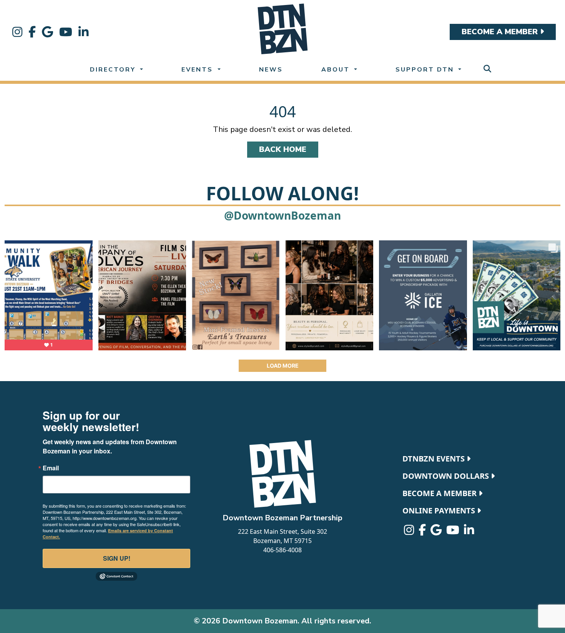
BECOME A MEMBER (501, 32)
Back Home (282, 149)
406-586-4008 (282, 550)
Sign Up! (116, 558)
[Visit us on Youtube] (65, 32)
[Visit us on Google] (47, 32)
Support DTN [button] (426, 69)
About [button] (336, 69)
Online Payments (439, 510)
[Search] (487, 69)
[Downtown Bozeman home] (282, 473)
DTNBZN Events (434, 458)
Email (51, 468)
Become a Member (440, 493)
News (271, 69)
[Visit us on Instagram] (17, 32)
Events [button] (198, 69)
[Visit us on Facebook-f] (32, 32)
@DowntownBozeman (282, 215)
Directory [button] (114, 69)
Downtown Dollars (446, 476)
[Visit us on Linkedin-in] (83, 32)
